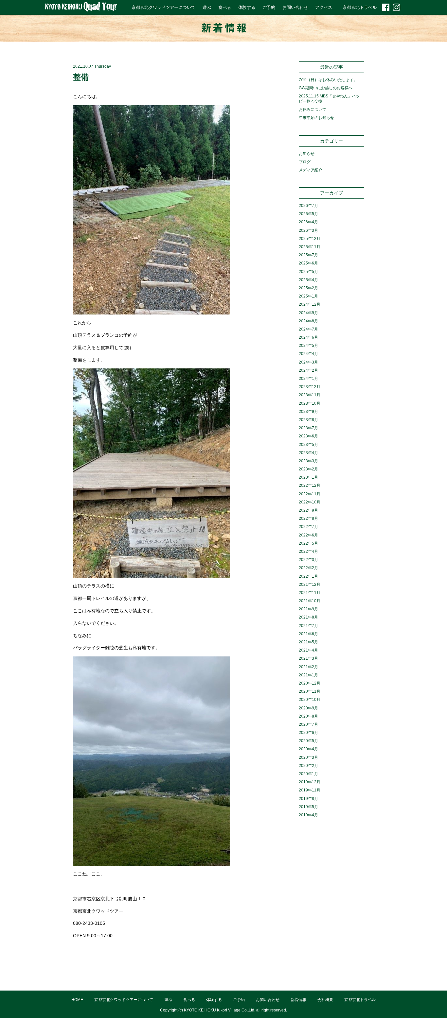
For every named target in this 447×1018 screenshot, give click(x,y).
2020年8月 (308, 716)
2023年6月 (308, 436)
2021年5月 (308, 642)
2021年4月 (308, 650)
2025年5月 (308, 271)
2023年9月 (308, 411)
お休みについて (312, 109)
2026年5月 (308, 214)
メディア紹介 (310, 170)
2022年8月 (308, 518)
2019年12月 (309, 782)
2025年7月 (308, 255)
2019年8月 (308, 798)
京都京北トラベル (360, 7)
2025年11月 (309, 247)
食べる (224, 7)
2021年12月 (309, 584)
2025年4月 (308, 280)
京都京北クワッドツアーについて (163, 7)
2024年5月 (308, 345)
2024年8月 (308, 321)
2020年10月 (309, 699)
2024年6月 (308, 337)
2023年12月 (309, 386)
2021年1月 (308, 675)
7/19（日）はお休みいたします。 (328, 79)
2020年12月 (309, 683)
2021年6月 (308, 634)
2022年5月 (308, 543)
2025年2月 (308, 288)
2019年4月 (308, 815)
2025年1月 (308, 296)
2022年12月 (309, 485)
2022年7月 (308, 526)
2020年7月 (308, 724)
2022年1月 (308, 576)
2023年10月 (309, 403)
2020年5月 (308, 740)
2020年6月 (308, 732)
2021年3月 (308, 658)
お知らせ (306, 153)
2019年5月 (308, 807)
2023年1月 (308, 477)
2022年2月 (308, 568)
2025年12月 (309, 238)
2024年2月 (308, 370)
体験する (246, 7)
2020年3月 (308, 757)
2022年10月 (309, 502)
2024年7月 (308, 329)
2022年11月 (309, 494)
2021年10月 (309, 601)
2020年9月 (308, 708)
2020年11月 (309, 691)
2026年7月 (308, 205)
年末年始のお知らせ (316, 117)
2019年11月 (309, 790)
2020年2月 (308, 765)
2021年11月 (309, 592)
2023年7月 (308, 428)
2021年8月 (308, 617)
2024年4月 (308, 353)
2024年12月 (309, 304)
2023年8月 (308, 419)
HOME (77, 999)
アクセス (323, 7)
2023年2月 (308, 469)
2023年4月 (308, 452)
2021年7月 (308, 625)
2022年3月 (308, 559)
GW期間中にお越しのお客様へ (325, 88)
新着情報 (298, 999)
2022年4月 (308, 551)
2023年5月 (308, 444)
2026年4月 (308, 222)
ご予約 (268, 7)
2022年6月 (308, 535)
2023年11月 (309, 395)
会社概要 (325, 999)
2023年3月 (308, 461)
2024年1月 (308, 378)
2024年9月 (308, 313)
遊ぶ (207, 7)
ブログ (305, 162)
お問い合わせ (295, 7)
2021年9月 (308, 609)
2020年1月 (308, 774)
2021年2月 (308, 667)
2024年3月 (308, 362)
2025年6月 (308, 263)
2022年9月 (308, 510)
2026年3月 (308, 230)
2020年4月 (308, 749)
